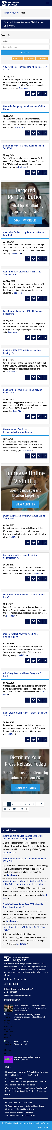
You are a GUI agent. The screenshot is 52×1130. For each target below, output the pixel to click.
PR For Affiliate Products (14, 1075)
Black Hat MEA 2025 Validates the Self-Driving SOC (22, 352)
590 (21, 809)
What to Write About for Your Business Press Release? (26, 1088)
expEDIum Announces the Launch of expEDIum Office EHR (25, 860)
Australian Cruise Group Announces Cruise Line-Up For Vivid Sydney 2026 (23, 837)
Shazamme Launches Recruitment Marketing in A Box (27, 1058)
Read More (24, 88)
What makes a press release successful (20, 1085)
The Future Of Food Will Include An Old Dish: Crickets (24, 928)
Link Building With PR (13, 1078)
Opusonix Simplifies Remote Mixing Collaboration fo (20, 556)
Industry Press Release (14, 1112)
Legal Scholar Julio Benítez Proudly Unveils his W (24, 596)
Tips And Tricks (33, 1075)
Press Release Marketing (38, 1072)
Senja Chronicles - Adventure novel (21, 1042)
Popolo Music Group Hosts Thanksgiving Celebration (22, 391)
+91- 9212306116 (11, 992)
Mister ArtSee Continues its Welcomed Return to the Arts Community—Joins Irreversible (25, 882)
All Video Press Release (14, 1106)
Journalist (30, 1112)
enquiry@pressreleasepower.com (18, 995)
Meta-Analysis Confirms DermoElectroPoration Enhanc (17, 430)
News (14, 13)
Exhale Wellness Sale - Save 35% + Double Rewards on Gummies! (23, 906)
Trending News (29, 1115)
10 (5, 809)
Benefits (22, 1072)
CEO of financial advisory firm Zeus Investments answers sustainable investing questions (30, 1017)
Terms (39, 1127)
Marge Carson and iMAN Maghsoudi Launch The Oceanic (24, 517)
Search (26, 52)
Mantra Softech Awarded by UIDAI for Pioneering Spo (21, 635)
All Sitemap (9, 1109)
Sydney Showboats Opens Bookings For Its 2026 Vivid (23, 147)
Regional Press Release (26, 1109)
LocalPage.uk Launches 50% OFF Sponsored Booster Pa (24, 312)
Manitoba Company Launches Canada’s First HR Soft (24, 107)
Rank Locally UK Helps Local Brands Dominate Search (25, 714)
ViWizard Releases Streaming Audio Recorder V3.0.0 (25, 68)
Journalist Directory (12, 1115)
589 (14, 809)
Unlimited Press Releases (35, 1106)
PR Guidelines (10, 1072)
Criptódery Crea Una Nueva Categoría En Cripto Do (22, 675)
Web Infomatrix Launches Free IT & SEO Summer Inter (22, 273)
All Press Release (26, 1103)
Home (7, 13)
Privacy (46, 1127)
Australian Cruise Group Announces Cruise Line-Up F (23, 233)
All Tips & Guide (11, 1103)
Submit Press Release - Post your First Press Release (25, 1081)
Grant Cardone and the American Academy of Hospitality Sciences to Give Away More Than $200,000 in (30, 1008)
